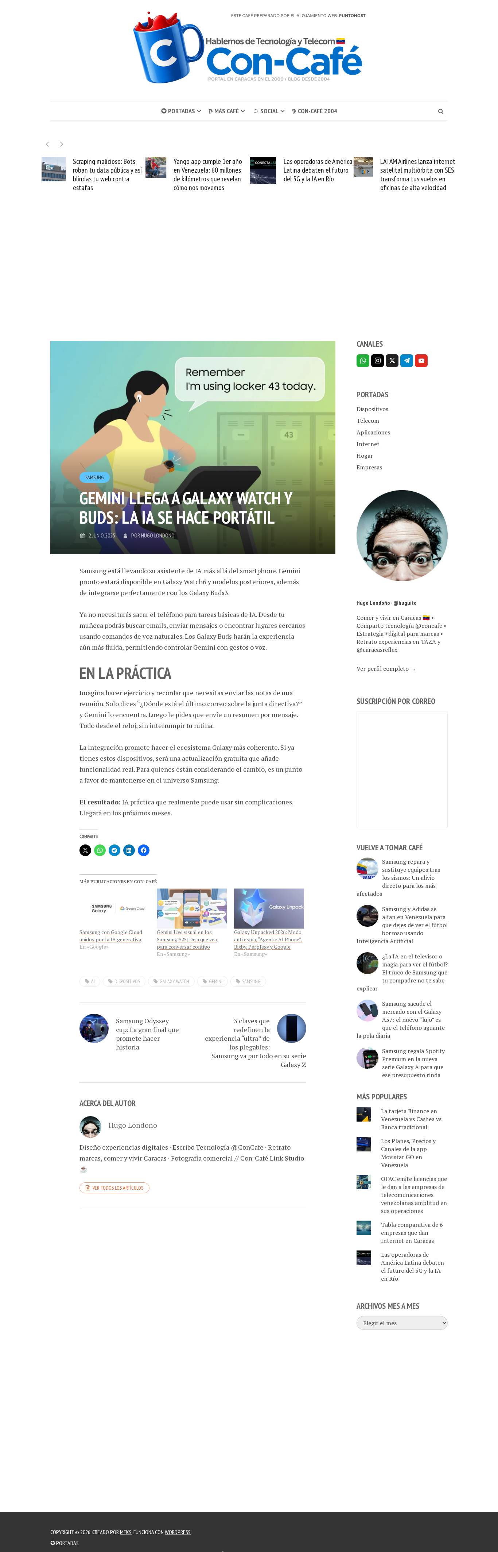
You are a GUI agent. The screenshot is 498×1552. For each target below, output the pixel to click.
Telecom (368, 421)
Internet (368, 444)
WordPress (178, 1532)
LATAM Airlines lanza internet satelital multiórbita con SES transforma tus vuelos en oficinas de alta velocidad (417, 174)
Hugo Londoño (158, 535)
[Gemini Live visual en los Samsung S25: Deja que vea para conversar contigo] (192, 909)
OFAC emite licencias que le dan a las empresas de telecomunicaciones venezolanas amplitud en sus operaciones (414, 1195)
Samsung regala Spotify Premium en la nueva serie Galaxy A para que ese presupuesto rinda (413, 1063)
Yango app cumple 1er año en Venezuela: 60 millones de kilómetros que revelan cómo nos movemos (208, 174)
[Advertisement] (249, 279)
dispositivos (127, 981)
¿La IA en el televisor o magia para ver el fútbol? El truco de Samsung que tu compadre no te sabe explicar (402, 972)
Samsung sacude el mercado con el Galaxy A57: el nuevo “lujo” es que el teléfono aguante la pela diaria (401, 1020)
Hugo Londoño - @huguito (387, 602)
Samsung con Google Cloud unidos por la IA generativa (110, 936)
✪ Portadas (178, 111)
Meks (126, 1532)
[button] (62, 144)
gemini (215, 981)
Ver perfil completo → (386, 669)
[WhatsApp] (363, 360)
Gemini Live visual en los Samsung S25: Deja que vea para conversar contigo (187, 939)
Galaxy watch (174, 981)
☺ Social (265, 111)
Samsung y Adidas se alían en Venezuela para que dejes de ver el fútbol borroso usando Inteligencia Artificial (402, 925)
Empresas (369, 467)
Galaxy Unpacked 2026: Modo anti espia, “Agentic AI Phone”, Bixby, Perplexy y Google (268, 939)
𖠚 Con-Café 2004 (314, 111)
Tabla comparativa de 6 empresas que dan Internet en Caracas (412, 1233)
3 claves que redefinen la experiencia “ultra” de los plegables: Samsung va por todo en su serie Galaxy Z (255, 1042)
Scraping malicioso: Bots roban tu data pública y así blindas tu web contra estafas (107, 174)
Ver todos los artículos (118, 1188)
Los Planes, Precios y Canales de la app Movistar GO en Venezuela (408, 1153)
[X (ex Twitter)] (392, 360)
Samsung (94, 477)
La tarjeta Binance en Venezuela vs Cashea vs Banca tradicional (411, 1119)
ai (93, 981)
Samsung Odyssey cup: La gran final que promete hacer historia (147, 1033)
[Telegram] (406, 360)
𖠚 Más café (224, 111)
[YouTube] (421, 360)
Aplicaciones (373, 432)
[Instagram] (377, 360)
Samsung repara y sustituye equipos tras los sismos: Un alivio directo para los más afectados (398, 878)
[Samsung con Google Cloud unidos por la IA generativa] (114, 909)
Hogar (365, 456)
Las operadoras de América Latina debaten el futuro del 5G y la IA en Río (318, 170)
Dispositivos (372, 409)
